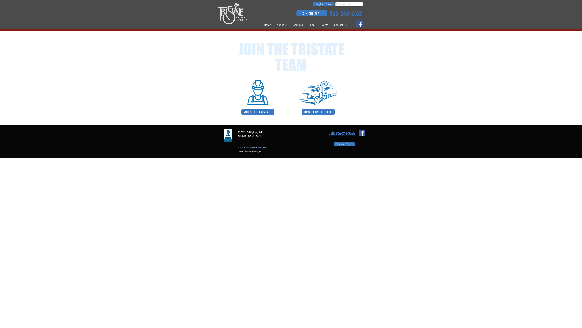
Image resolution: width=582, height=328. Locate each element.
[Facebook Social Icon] (359, 23)
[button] (283, 25)
